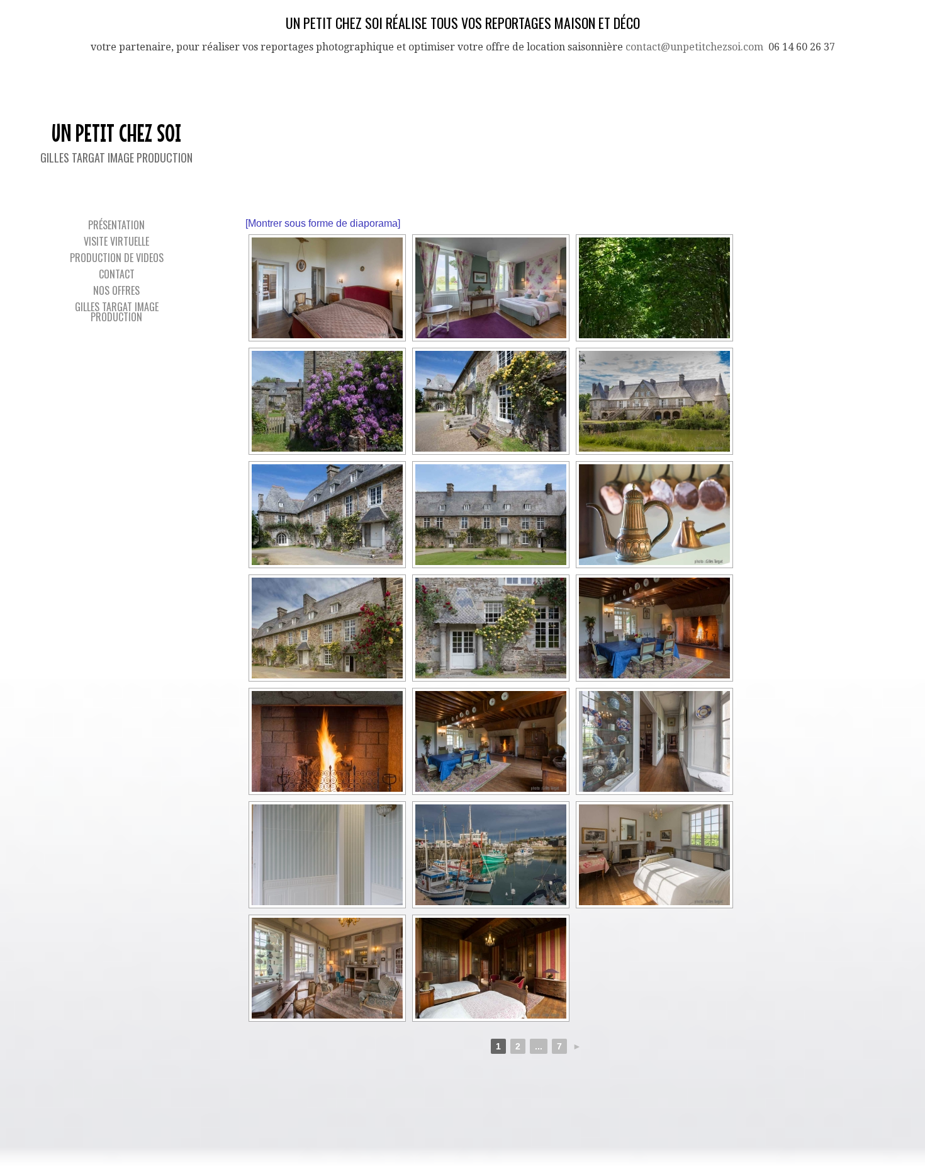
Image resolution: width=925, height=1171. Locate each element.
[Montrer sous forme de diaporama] (322, 223)
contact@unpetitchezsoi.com (694, 47)
